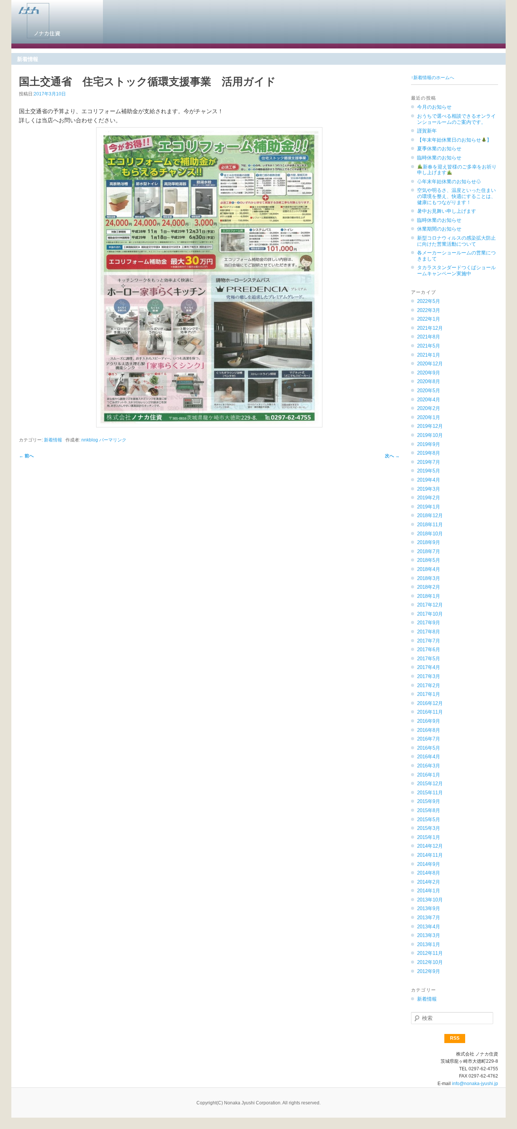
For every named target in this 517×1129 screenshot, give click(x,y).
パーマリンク (112, 440)
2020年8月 (428, 381)
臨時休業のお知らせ (439, 158)
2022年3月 (428, 310)
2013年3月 (428, 935)
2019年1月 (428, 507)
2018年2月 (428, 587)
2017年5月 (428, 658)
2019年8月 (428, 453)
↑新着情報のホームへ (432, 77)
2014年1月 (428, 891)
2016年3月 (428, 766)
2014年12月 (430, 846)
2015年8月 (428, 810)
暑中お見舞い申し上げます (446, 211)
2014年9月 (428, 864)
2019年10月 (430, 435)
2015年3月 (428, 828)
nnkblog (89, 440)
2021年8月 (428, 337)
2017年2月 (428, 685)
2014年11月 (430, 855)
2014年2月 (428, 882)
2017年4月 (428, 667)
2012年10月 (430, 962)
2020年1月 (428, 417)
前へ (26, 455)
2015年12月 (430, 783)
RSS (454, 1038)
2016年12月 (430, 703)
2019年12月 (430, 426)
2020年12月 (430, 363)
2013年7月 (428, 917)
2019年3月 (428, 489)
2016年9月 (428, 721)
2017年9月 (428, 622)
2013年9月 (428, 908)
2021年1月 (428, 355)
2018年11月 (430, 524)
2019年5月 (428, 471)
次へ (392, 455)
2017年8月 (428, 632)
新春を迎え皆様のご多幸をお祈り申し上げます (457, 170)
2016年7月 (428, 739)
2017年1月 (428, 694)
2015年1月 (428, 837)
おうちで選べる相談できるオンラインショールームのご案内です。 (456, 119)
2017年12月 (430, 605)
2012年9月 (428, 971)
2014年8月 (428, 873)
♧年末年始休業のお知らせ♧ (449, 181)
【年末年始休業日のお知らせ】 (454, 140)
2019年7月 (428, 462)
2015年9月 (428, 801)
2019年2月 (428, 498)
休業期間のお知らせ (439, 229)
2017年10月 (430, 614)
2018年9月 (428, 542)
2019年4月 (428, 480)
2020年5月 (428, 390)
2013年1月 (428, 944)
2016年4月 (428, 756)
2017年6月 (428, 649)
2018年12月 (430, 515)
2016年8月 (428, 730)
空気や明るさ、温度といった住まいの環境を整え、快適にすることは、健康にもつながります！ (456, 196)
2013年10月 (430, 900)
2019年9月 (428, 444)
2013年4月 (428, 926)
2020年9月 (428, 373)
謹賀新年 (427, 131)
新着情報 (53, 440)
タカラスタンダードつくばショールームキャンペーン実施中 (456, 270)
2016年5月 (428, 748)
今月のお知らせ (434, 107)
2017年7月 (428, 641)
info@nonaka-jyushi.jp (475, 1083)
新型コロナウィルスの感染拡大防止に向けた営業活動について (456, 241)
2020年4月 (428, 399)
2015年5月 (428, 819)
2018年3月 (428, 578)
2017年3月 (428, 676)
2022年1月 (428, 319)
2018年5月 (428, 560)
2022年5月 (428, 301)
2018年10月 (430, 533)
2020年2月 (428, 408)
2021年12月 (430, 328)
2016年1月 (428, 775)
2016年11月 (430, 712)
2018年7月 (428, 551)
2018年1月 (428, 596)
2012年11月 (430, 953)
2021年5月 (428, 346)
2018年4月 (428, 569)
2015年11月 (430, 792)
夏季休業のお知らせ (439, 148)
